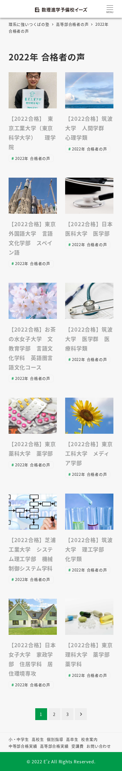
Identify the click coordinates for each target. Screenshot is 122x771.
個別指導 (55, 739)
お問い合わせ (98, 746)
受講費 (77, 746)
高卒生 (72, 739)
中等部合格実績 (23, 746)
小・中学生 (19, 739)
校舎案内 (89, 739)
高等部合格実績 (54, 746)
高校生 (38, 739)
